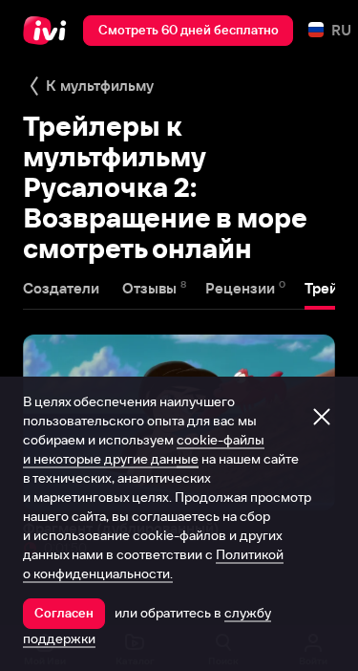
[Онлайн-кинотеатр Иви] (49, 30)
